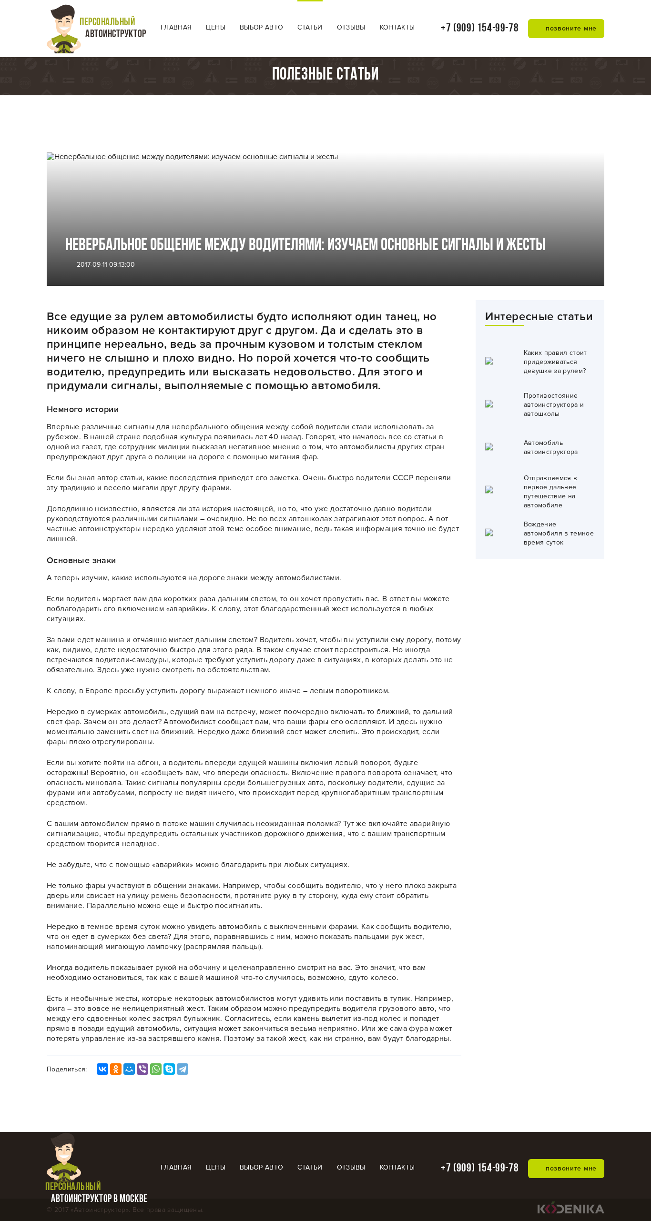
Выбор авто (262, 27)
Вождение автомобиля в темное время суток (559, 533)
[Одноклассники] (116, 1069)
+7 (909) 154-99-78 (480, 28)
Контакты (397, 27)
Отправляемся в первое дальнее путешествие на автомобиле (551, 491)
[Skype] (169, 1069)
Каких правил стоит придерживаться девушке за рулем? (555, 362)
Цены (215, 27)
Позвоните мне (567, 28)
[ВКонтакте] (102, 1069)
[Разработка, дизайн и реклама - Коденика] (571, 1211)
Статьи (309, 27)
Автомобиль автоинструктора (551, 447)
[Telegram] (182, 1069)
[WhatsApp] (156, 1069)
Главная (176, 27)
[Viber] (142, 1069)
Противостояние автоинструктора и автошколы (554, 405)
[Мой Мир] (129, 1069)
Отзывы (351, 27)
